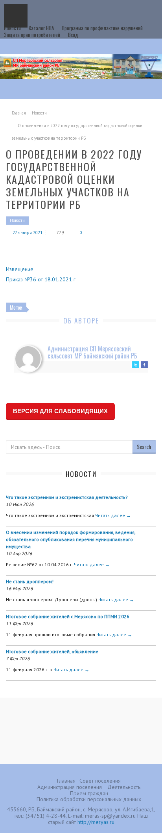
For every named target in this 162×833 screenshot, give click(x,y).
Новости (12, 27)
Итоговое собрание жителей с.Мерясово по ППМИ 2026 (67, 616)
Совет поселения (100, 780)
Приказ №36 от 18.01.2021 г (40, 279)
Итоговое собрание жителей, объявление (52, 651)
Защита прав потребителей (32, 34)
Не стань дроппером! (29, 581)
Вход (73, 34)
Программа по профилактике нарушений (102, 27)
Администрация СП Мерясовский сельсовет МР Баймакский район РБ (92, 352)
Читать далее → (113, 515)
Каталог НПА (41, 27)
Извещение (19, 269)
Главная (19, 113)
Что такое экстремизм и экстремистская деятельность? (67, 497)
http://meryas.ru (95, 822)
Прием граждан (89, 793)
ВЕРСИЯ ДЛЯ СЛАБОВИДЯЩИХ (60, 411)
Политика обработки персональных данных (89, 799)
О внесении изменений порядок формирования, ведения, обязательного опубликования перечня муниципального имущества (70, 539)
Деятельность (123, 787)
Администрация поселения (69, 787)
